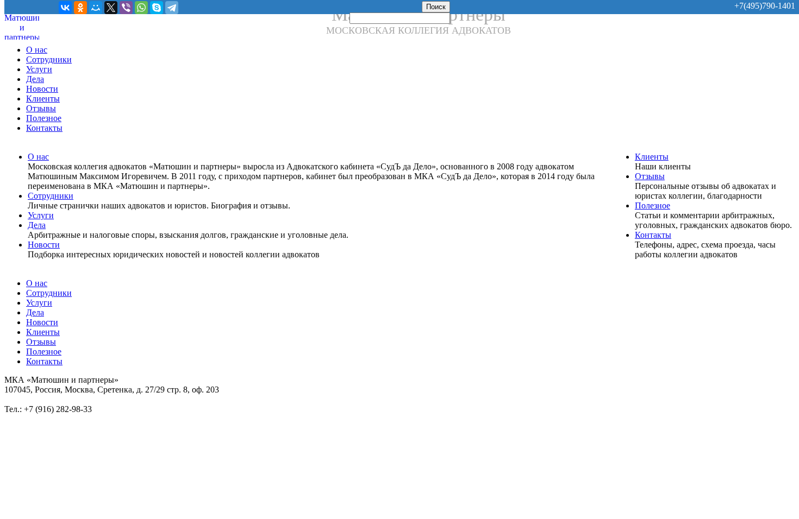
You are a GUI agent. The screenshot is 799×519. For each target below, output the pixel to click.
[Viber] (126, 7)
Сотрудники (49, 59)
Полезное (43, 118)
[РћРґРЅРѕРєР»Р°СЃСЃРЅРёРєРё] (80, 7)
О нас (36, 49)
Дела (35, 79)
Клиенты (43, 98)
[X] (110, 7)
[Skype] (156, 7)
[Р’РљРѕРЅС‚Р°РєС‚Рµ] (65, 7)
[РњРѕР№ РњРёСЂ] (95, 7)
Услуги (39, 69)
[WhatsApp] (141, 7)
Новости (42, 88)
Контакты (44, 127)
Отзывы (41, 108)
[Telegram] (171, 7)
